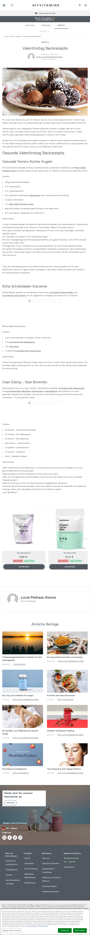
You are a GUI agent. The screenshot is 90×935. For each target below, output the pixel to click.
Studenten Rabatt (49, 886)
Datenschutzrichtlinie (50, 863)
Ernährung (46, 25)
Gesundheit (30, 25)
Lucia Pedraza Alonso (38, 597)
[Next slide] (86, 539)
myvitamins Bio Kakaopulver (21, 342)
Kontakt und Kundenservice (11, 862)
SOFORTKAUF (24, 567)
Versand (9, 875)
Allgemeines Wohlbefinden (29, 875)
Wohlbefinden (29, 883)
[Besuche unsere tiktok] (15, 837)
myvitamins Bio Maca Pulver (28, 351)
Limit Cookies (80, 930)
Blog (12, 36)
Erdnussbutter (51, 391)
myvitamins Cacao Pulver (14, 295)
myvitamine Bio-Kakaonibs (18, 391)
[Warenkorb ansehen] (86, 5)
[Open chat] (20, 837)
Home (6, 36)
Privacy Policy (31, 926)
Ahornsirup (14, 346)
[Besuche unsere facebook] (9, 837)
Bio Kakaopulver (24, 553)
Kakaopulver (35, 195)
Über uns (45, 858)
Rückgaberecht (12, 870)
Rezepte (61, 25)
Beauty (27, 858)
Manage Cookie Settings (11, 930)
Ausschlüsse (69, 867)
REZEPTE (45, 42)
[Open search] (12, 5)
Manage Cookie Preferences (15, 823)
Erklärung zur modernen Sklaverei (51, 879)
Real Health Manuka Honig (21, 204)
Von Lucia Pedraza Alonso (49, 57)
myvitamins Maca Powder (62, 292)
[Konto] (80, 5)
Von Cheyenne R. (65, 700)
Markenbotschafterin (50, 891)
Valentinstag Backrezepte (32, 36)
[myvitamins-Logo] (46, 5)
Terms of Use (43, 926)
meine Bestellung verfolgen (12, 882)
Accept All (64, 930)
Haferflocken (37, 391)
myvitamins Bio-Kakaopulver (71, 388)
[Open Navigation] (4, 5)
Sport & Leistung (31, 869)
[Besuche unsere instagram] (4, 837)
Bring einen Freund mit (71, 860)
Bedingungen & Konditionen (48, 870)
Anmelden (10, 803)
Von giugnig (19, 664)
